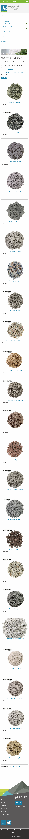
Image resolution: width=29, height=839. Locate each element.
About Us (3, 796)
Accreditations (4, 808)
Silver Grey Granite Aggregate (15, 400)
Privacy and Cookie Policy (20, 807)
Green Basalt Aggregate (14, 519)
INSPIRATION (4, 33)
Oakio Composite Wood (7, 26)
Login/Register (4, 1)
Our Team (3, 802)
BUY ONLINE (4, 39)
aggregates (3, 41)
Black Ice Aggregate (14, 102)
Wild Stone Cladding (7, 23)
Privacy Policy (3, 811)
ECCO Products (6, 31)
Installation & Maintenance (8, 28)
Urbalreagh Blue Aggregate (15, 132)
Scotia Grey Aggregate (15, 310)
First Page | (12, 766)
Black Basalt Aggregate (15, 609)
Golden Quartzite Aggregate (14, 370)
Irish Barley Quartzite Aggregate (15, 579)
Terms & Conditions (5, 814)
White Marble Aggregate (15, 668)
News (2, 799)
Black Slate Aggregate (15, 221)
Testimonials (3, 805)
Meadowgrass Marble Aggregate (15, 638)
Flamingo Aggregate (14, 281)
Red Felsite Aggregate (15, 460)
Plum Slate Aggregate (15, 161)
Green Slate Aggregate (15, 251)
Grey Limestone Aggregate (14, 728)
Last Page (17, 766)
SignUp (18, 803)
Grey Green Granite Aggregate (15, 489)
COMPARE (4, 77)
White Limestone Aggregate (15, 698)
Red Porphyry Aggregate (15, 430)
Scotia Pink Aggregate (15, 549)
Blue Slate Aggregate (15, 191)
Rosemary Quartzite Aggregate (14, 340)
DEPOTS (3, 36)
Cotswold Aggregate (14, 758)
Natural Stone (5, 21)
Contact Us (14, 1)
